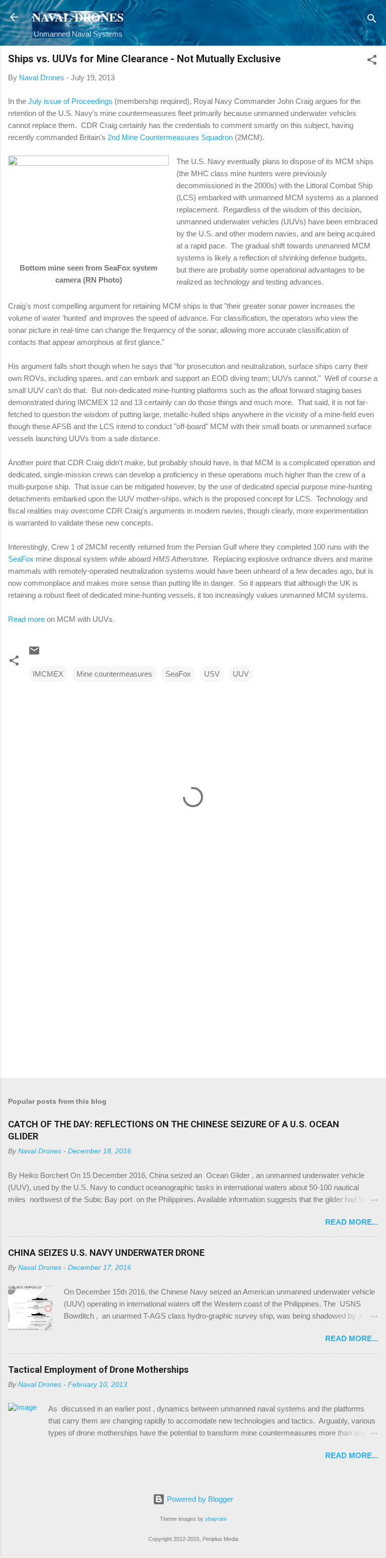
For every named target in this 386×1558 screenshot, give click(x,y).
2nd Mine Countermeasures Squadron (170, 137)
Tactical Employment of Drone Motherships (98, 1369)
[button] (372, 61)
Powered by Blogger (199, 1499)
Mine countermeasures (114, 674)
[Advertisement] (193, 992)
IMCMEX (48, 674)
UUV (241, 674)
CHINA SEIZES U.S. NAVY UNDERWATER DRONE (106, 1252)
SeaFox (21, 559)
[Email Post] (34, 654)
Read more (26, 619)
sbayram (216, 1519)
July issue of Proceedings (70, 101)
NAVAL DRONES (78, 17)
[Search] (372, 20)
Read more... (351, 1222)
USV (212, 674)
